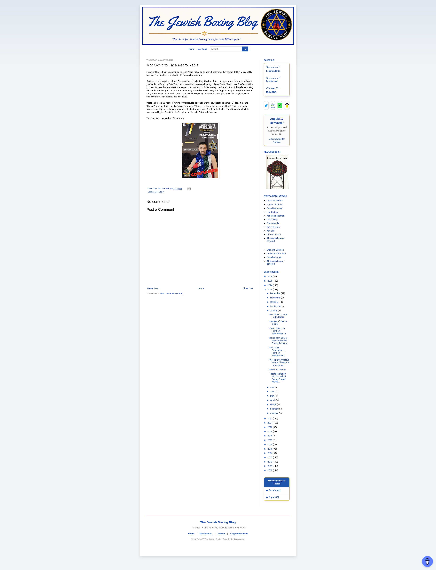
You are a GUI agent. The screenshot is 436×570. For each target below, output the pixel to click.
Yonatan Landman (275, 215)
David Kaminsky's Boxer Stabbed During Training (278, 340)
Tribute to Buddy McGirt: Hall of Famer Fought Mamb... (277, 378)
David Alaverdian (275, 200)
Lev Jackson (273, 212)
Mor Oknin (159, 192)
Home (191, 49)
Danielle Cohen (274, 257)
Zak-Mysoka (272, 81)
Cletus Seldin (273, 223)
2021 (270, 422)
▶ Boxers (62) (273, 490)
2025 (270, 281)
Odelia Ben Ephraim (276, 253)
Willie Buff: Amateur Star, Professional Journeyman (279, 362)
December (275, 293)
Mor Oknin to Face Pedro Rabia (278, 315)
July (272, 387)
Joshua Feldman (275, 204)
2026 (270, 276)
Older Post (248, 288)
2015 (270, 449)
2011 (270, 466)
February (274, 408)
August (274, 310)
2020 (270, 427)
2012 (270, 461)
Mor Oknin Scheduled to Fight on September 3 (277, 351)
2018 (270, 435)
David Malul (272, 219)
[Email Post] (188, 188)
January (274, 413)
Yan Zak (271, 230)
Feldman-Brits (273, 71)
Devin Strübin (273, 227)
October (274, 302)
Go (245, 49)
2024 (270, 285)
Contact (202, 49)
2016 (270, 444)
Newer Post (153, 288)
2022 (270, 418)
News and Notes (277, 369)
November (275, 297)
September (276, 306)
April (272, 400)
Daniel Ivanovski (275, 208)
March (273, 404)
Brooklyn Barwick (275, 250)
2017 (270, 440)
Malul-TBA (271, 92)
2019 (270, 431)
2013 (270, 457)
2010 (270, 470)
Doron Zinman (274, 234)
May (272, 396)
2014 (270, 453)
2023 (270, 289)
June (273, 391)
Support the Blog (239, 533)
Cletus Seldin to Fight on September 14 (277, 331)
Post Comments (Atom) (171, 293)
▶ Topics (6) (272, 497)
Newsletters (205, 533)
